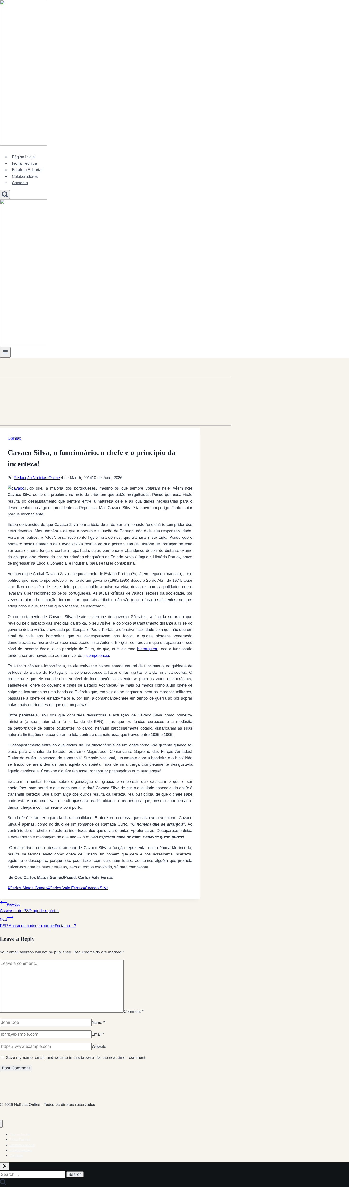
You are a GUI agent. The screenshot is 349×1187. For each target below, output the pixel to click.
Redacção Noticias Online (37, 478)
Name (98, 1022)
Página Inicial (24, 157)
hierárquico (147, 649)
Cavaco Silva (95, 888)
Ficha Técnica (24, 163)
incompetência (96, 655)
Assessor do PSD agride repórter (29, 908)
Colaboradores (25, 176)
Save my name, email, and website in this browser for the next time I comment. (76, 1057)
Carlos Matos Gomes (27, 888)
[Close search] (4, 1166)
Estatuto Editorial (27, 170)
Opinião (14, 438)
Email (98, 1034)
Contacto (20, 183)
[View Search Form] (5, 194)
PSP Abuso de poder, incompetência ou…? (38, 923)
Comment (134, 1011)
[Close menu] (1, 1124)
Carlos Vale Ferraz (65, 888)
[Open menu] (5, 352)
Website (99, 1046)
